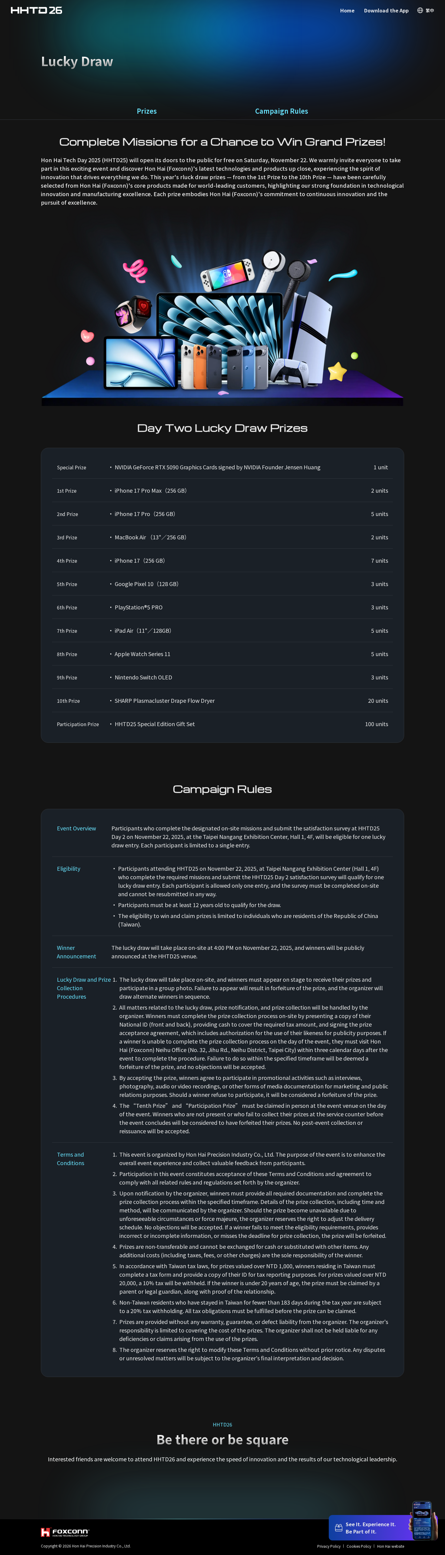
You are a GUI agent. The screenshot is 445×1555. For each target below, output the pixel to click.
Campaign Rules (281, 111)
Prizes (147, 111)
